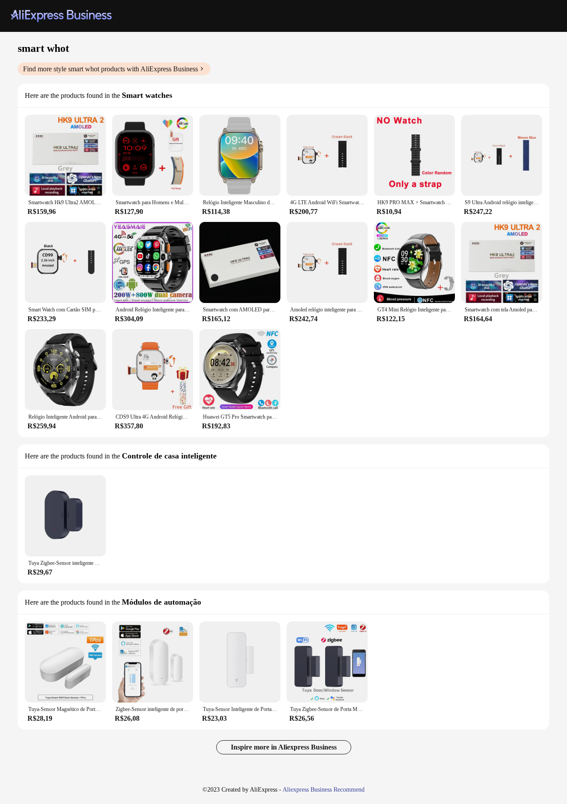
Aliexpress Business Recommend (324, 789)
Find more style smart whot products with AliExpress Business (110, 69)
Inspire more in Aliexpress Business (284, 747)
